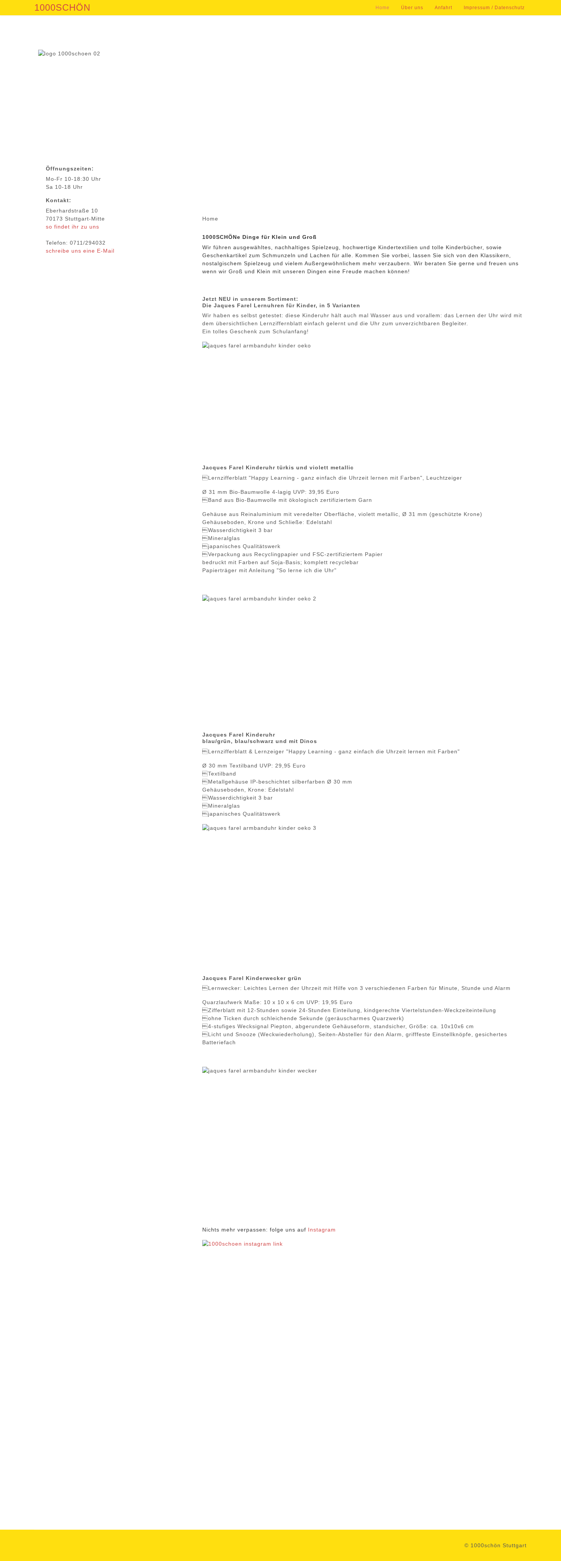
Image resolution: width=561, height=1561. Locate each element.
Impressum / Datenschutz (494, 7)
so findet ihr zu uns (72, 227)
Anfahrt (443, 7)
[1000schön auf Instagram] (364, 1348)
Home (383, 7)
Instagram (322, 1230)
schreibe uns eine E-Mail (80, 251)
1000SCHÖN (62, 7)
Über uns (412, 7)
